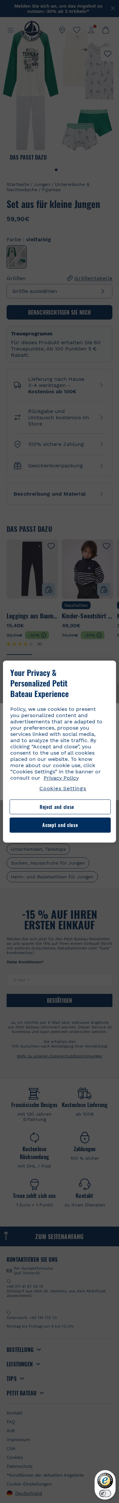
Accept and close (60, 825)
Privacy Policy (61, 778)
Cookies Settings (62, 788)
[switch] (105, 1493)
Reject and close (57, 806)
